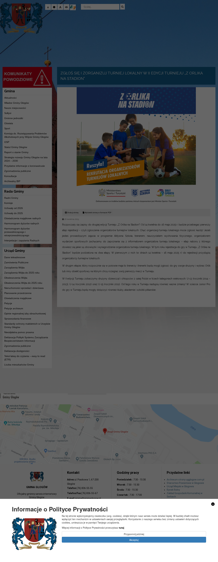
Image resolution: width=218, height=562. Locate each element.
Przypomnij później (134, 534)
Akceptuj (133, 539)
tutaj (121, 527)
